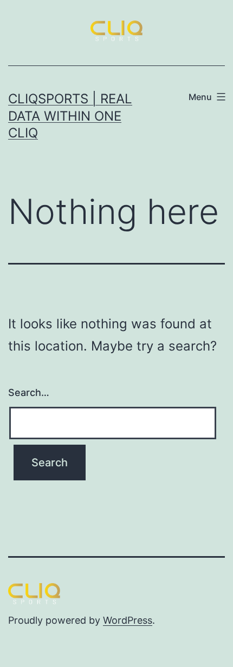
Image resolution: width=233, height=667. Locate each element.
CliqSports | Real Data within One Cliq (70, 115)
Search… (28, 392)
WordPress (127, 620)
